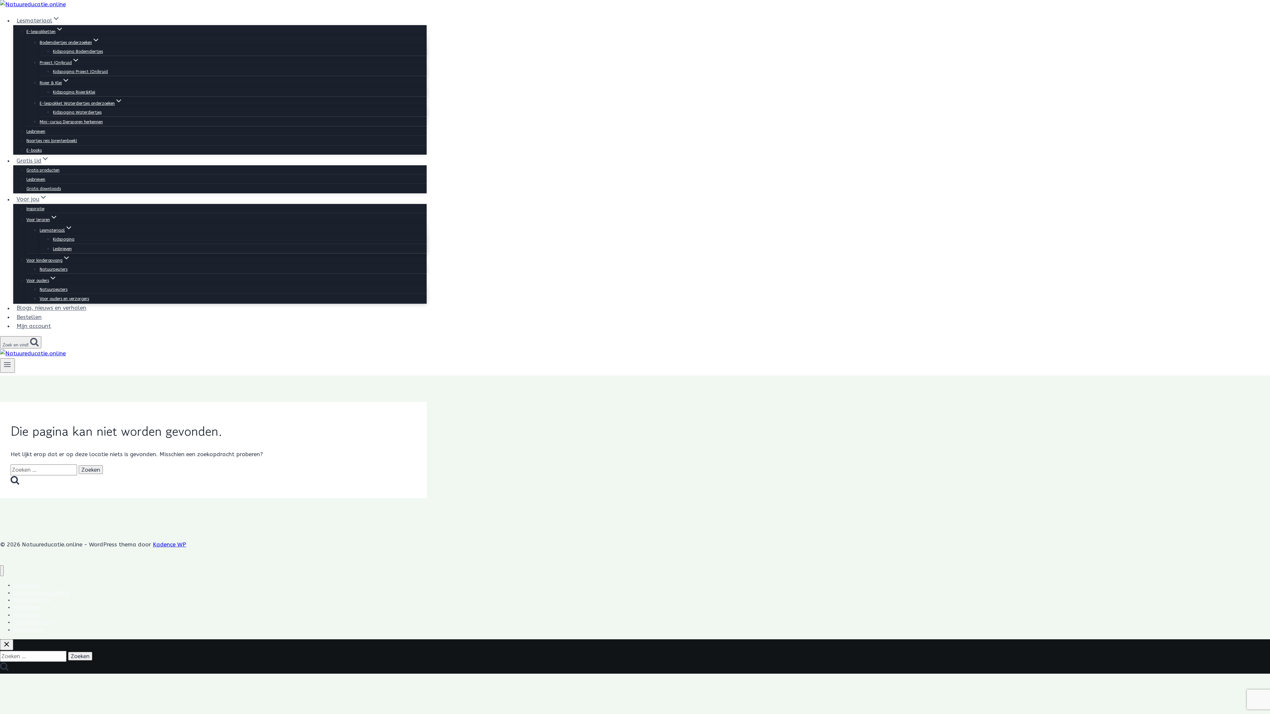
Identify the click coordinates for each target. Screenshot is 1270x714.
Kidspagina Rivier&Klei (74, 92)
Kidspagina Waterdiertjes (77, 112)
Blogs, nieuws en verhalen (51, 308)
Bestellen (29, 317)
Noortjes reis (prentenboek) (51, 141)
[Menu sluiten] (2, 570)
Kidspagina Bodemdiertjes (78, 51)
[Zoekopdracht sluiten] (6, 644)
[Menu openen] (7, 365)
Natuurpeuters (53, 269)
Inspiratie (35, 209)
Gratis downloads (43, 188)
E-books (34, 150)
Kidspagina (63, 239)
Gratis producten (43, 170)
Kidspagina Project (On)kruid (80, 71)
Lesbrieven (35, 131)
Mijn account (34, 326)
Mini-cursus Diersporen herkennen (71, 122)
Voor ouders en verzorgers (64, 299)
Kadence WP (169, 544)
